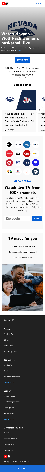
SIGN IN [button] (37, 4)
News (6, 371)
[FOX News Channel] (18, 162)
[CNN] (26, 153)
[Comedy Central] (35, 153)
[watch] (19, 100)
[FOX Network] (26, 144)
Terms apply (22, 78)
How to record (9, 413)
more (19, 50)
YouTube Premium (10, 439)
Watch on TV (8, 334)
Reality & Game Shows (12, 377)
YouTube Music (9, 444)
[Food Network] (9, 162)
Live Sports (8, 365)
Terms (14, 461)
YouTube (7, 433)
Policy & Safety (25, 461)
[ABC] (9, 144)
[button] (39, 109)
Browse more (9, 383)
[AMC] (18, 153)
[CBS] (18, 144)
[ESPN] (9, 153)
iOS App (7, 340)
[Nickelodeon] (26, 171)
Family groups (9, 408)
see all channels (22, 181)
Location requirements (12, 402)
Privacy (6, 461)
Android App (8, 346)
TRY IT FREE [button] (22, 60)
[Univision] (35, 162)
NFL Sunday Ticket (10, 352)
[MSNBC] (9, 171)
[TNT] (35, 171)
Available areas (9, 396)
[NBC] (35, 144)
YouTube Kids (9, 450)
